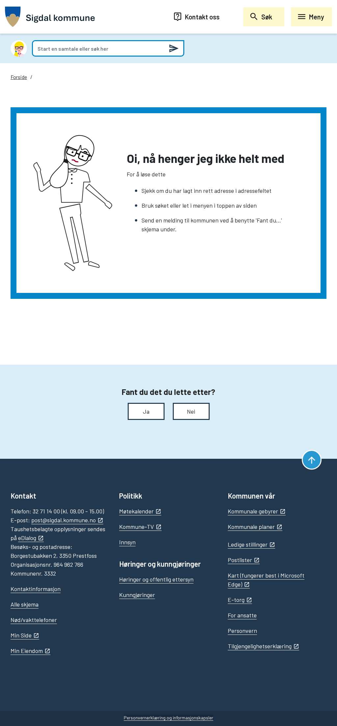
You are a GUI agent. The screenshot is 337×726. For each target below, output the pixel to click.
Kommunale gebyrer (253, 511)
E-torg (236, 599)
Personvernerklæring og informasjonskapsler (168, 717)
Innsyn (127, 542)
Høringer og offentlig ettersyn (156, 579)
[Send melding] (173, 48)
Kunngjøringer (137, 594)
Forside (19, 77)
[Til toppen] (312, 460)
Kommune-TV (136, 526)
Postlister (240, 559)
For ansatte (242, 615)
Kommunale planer (251, 526)
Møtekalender (136, 511)
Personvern (242, 630)
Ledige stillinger (248, 544)
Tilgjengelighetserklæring (260, 646)
